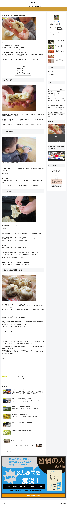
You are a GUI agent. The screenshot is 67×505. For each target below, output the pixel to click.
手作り (23, 376)
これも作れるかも (20, 70)
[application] (56, 156)
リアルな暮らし (18, 376)
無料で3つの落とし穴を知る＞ (33, 495)
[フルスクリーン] (63, 159)
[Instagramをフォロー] (56, 34)
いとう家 (56, 21)
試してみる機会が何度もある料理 (23, 73)
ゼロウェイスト (11, 376)
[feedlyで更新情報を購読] (58, 34)
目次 (21, 66)
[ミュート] (62, 159)
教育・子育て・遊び (52, 71)
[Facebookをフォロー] (55, 34)
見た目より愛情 (20, 72)
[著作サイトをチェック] (53, 34)
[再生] (49, 159)
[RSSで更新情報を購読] (59, 34)
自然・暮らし (5, 376)
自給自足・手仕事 (51, 77)
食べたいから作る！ (21, 68)
